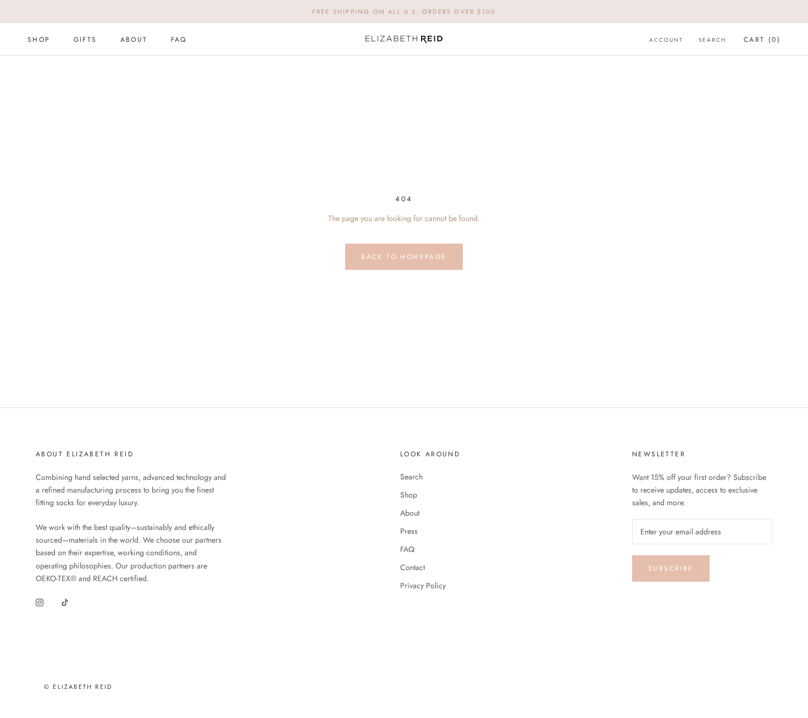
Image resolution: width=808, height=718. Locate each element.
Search (712, 40)
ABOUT (134, 40)
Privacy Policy (423, 585)
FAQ (179, 40)
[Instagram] (39, 602)
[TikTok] (65, 602)
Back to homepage (403, 257)
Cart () (762, 40)
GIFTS (85, 40)
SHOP (39, 40)
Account (666, 40)
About (409, 512)
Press (409, 531)
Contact (412, 567)
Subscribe (671, 568)
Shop (408, 494)
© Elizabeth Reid (78, 686)
